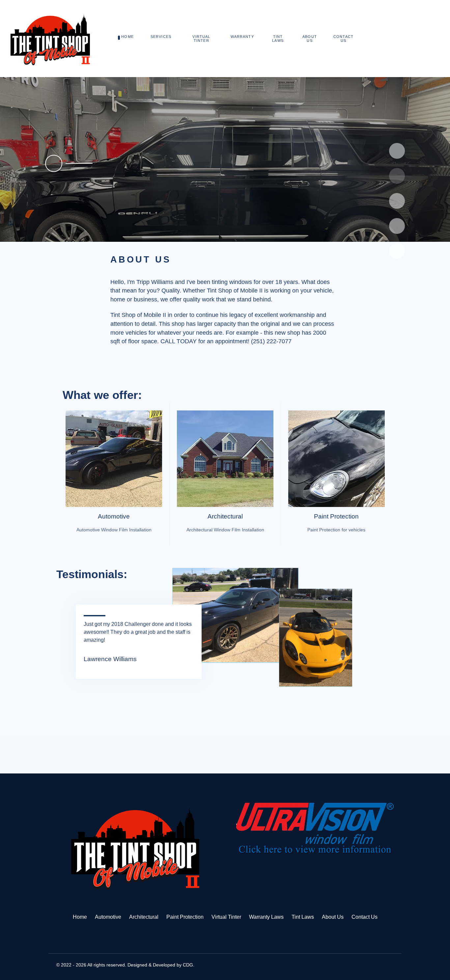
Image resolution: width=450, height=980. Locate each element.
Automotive (114, 516)
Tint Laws (303, 917)
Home (80, 917)
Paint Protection (336, 516)
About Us (333, 917)
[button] (233, 226)
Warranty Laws (266, 917)
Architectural (225, 516)
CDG (188, 964)
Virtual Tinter (226, 917)
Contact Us (365, 917)
